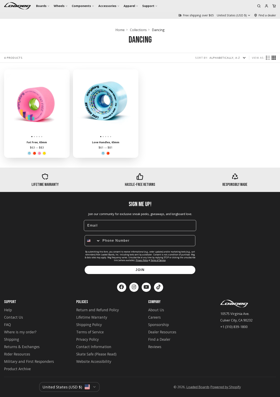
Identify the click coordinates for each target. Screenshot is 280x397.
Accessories (107, 6)
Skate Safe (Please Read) (96, 354)
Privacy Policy (142, 260)
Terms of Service (158, 260)
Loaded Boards (197, 387)
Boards (41, 6)
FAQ (7, 324)
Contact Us (13, 317)
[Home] (17, 5)
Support (148, 6)
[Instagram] (134, 287)
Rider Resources (17, 354)
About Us (156, 309)
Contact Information (93, 346)
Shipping (11, 339)
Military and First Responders (29, 361)
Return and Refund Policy (97, 309)
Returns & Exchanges (22, 346)
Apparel (129, 6)
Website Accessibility (93, 361)
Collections (138, 30)
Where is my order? (20, 331)
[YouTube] (146, 287)
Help (8, 309)
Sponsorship (158, 324)
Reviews (154, 346)
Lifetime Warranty (91, 317)
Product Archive (17, 368)
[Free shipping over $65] (196, 15)
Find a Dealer (159, 339)
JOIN (140, 270)
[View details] (45, 180)
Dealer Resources (162, 331)
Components (81, 6)
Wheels (59, 6)
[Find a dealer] (265, 15)
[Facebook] (121, 287)
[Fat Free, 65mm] (10, 103)
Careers (154, 317)
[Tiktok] (158, 287)
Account (266, 6)
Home (120, 30)
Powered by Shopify (225, 387)
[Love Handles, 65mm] (79, 103)
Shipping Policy (89, 324)
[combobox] (92, 240)
